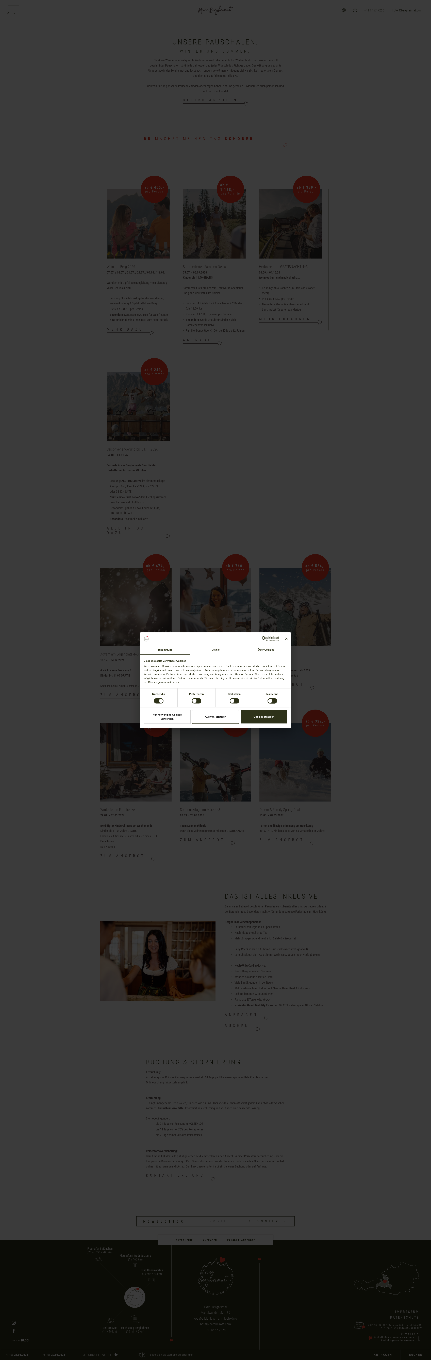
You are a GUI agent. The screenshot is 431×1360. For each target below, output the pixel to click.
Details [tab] (215, 649)
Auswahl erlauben (215, 716)
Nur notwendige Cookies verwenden (167, 716)
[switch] (196, 700)
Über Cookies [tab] (266, 649)
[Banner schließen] (286, 638)
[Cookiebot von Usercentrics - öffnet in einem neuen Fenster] (264, 638)
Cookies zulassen (264, 716)
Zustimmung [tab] (165, 649)
